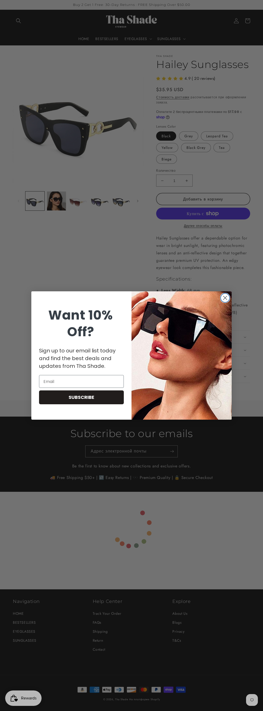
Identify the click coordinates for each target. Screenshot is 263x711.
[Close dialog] (225, 297)
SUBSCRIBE (81, 397)
